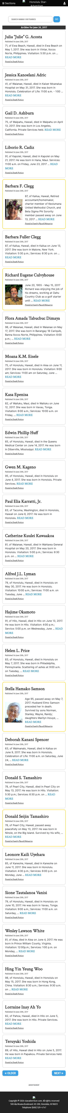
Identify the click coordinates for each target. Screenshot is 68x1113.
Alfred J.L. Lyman (20, 574)
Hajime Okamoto (20, 612)
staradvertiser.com (33, 1100)
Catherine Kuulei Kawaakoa (29, 536)
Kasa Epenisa (16, 394)
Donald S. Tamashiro (23, 778)
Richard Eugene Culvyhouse (29, 275)
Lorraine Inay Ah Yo (23, 1007)
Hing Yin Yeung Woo (24, 969)
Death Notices (18, 61)
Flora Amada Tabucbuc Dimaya (32, 318)
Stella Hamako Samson (25, 689)
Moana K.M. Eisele (21, 356)
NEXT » (58, 1073)
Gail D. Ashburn (19, 113)
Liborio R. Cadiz (19, 147)
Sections (9, 3)
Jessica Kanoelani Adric (25, 75)
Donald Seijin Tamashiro (27, 816)
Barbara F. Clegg (19, 186)
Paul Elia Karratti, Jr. (23, 501)
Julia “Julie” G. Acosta (23, 37)
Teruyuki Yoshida (20, 1041)
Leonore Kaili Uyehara (25, 854)
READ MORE (13, 57)
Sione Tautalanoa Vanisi (26, 893)
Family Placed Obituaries (42, 223)
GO (56, 19)
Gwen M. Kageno (20, 467)
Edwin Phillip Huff (21, 433)
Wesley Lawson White (24, 931)
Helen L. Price (17, 651)
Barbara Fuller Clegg (23, 237)
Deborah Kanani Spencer (27, 740)
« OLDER (10, 1073)
